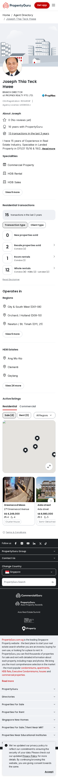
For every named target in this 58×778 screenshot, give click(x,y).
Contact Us (8, 558)
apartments (43, 668)
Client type (37, 225)
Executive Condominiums (25, 671)
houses (42, 671)
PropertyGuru (10, 689)
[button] (48, 148)
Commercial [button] (27, 406)
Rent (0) (24, 415)
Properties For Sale (13, 704)
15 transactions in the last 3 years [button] (28, 133)
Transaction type (15, 225)
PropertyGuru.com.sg (13, 639)
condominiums (28, 668)
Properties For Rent (13, 712)
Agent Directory (23, 15)
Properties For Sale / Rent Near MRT (23, 727)
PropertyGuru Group (14, 551)
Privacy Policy (30, 756)
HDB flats (6, 671)
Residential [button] (10, 406)
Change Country (11, 566)
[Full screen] (49, 466)
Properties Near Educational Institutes (24, 735)
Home (6, 15)
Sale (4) (9, 415)
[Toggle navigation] (53, 5)
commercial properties (13, 675)
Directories (8, 696)
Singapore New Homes (15, 719)
